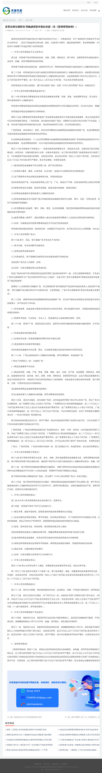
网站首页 (66, 10)
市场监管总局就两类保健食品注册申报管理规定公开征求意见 (29, 740)
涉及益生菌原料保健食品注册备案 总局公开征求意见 (79, 735)
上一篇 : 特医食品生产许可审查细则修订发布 (24, 717)
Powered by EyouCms (71, 767)
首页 (20, 20)
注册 (95, 2)
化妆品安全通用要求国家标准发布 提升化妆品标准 (78, 730)
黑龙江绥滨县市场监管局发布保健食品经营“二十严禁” (27, 750)
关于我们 (46, 764)
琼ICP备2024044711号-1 (53, 770)
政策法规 (28, 20)
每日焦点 (75, 10)
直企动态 (84, 10)
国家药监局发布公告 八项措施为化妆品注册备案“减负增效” (29, 735)
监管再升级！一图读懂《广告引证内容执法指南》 (78, 750)
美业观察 (93, 10)
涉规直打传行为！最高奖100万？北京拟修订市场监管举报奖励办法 (29, 746)
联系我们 (64, 764)
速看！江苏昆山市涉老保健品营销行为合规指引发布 (26, 730)
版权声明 (55, 764)
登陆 (88, 2)
